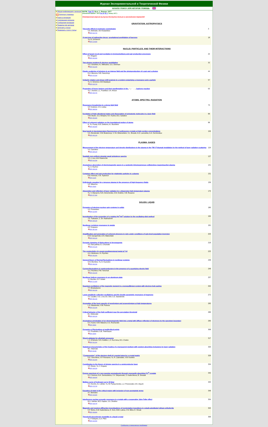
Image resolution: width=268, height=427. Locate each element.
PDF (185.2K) (93, 368)
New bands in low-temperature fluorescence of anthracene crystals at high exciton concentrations (121, 131)
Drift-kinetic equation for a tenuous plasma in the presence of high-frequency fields (115, 182)
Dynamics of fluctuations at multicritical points (101, 329)
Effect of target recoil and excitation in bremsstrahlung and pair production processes (117, 54)
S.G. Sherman (115, 64)
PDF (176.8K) (93, 41)
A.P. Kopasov (93, 227)
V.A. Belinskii (93, 31)
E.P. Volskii (101, 279)
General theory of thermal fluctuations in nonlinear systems (106, 260)
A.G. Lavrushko (143, 133)
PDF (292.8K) (93, 126)
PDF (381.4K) (93, 299)
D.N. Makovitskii (108, 236)
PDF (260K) (93, 333)
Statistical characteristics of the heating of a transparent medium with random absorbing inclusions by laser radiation (129, 347)
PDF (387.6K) (93, 229)
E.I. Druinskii (105, 244)
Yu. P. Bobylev (93, 419)
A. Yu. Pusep (92, 124)
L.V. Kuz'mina (114, 340)
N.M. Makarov (102, 323)
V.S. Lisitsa (102, 107)
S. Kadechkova (131, 375)
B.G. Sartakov (122, 116)
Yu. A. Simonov (93, 82)
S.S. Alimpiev (102, 116)
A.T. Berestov (93, 393)
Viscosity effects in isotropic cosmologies (99, 29)
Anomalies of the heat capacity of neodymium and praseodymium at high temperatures (117, 303)
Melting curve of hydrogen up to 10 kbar (98, 382)
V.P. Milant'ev (93, 184)
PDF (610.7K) (93, 33)
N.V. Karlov (112, 116)
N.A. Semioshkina (105, 375)
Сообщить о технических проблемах (134, 425)
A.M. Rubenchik (102, 158)
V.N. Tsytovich (103, 175)
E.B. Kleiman (92, 175)
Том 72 (91, 12)
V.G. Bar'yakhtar (94, 244)
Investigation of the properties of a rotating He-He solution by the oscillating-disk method (118, 216)
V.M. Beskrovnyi (106, 133)
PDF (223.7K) (93, 84)
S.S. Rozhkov (93, 270)
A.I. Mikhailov (104, 64)
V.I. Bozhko (92, 279)
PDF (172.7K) (93, 386)
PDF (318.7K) (93, 403)
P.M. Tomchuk (104, 270)
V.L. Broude (132, 133)
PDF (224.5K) (93, 421)
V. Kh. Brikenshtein (120, 133)
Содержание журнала (65, 20)
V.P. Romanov (105, 357)
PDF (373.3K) (93, 75)
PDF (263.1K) (93, 316)
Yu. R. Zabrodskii (117, 357)
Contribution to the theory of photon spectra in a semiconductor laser (110, 364)
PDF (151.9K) (93, 360)
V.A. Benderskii (93, 133)
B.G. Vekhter (92, 401)
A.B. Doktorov (103, 124)
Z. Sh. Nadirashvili (106, 218)
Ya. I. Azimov (92, 90)
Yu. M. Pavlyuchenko (113, 384)
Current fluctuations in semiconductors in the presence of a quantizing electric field (116, 269)
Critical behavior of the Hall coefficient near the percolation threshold (110, 312)
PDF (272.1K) (93, 247)
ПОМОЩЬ (146, 8)
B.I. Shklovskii (93, 314)
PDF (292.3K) (93, 264)
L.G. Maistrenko (93, 305)
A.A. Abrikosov (93, 253)
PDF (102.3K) (93, 307)
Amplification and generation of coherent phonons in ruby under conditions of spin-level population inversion (126, 234)
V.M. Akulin (92, 116)
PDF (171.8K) (93, 281)
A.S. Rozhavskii (113, 323)
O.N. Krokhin (119, 193)
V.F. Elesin (92, 366)
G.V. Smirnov (92, 375)
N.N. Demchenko (106, 193)
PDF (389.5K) (93, 109)
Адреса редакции (64, 18)
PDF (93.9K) (93, 351)
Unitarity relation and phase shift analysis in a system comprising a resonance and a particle (119, 80)
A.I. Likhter (101, 384)
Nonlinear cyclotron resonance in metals (99, 225)
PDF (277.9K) (93, 195)
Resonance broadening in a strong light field (100, 105)
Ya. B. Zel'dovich (94, 39)
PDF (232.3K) (93, 273)
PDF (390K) (93, 325)
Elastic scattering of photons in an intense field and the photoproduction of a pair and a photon (120, 71)
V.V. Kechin (92, 384)
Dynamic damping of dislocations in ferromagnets (102, 243)
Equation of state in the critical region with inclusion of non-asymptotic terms (113, 391)
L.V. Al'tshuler (93, 340)
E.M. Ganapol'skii (94, 236)
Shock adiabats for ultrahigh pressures (98, 338)
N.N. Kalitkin (103, 340)
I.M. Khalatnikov (104, 31)
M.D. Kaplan (102, 401)
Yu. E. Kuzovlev (104, 262)
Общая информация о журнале (69, 11)
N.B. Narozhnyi (104, 73)
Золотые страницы (66, 14)
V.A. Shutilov (112, 401)
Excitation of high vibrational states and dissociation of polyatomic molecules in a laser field (119, 114)
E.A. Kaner (92, 323)
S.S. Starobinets (118, 297)
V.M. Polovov (105, 305)
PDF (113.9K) (93, 211)
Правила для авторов (65, 25)
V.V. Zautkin (92, 297)
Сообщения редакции (65, 23)
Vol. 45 (102, 13)
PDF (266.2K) (93, 169)
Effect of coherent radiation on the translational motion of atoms (108, 122)
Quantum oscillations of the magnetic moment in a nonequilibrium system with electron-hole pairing (122, 286)
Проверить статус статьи (66, 30)
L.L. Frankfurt (103, 90)
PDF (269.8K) (93, 412)
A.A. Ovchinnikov (155, 133)
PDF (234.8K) (93, 395)
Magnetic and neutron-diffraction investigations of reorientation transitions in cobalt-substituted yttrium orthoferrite (128, 408)
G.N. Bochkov (93, 262)
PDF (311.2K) (93, 342)
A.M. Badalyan (105, 82)
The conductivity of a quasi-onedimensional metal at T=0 (105, 251)
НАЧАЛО (115, 8)
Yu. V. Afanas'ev (94, 193)
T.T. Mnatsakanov (94, 288)
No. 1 (106, 13)
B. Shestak (142, 375)
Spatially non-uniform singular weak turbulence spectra (105, 156)
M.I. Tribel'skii (93, 349)
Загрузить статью (64, 28)
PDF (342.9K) (93, 58)
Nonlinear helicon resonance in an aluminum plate (102, 277)
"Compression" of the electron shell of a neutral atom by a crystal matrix (111, 355)
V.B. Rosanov (129, 193)
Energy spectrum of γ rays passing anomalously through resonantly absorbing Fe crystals (119, 373)
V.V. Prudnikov (93, 331)
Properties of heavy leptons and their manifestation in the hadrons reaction (116, 89)
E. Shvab (137, 410)
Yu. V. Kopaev (101, 366)
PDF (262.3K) (93, 290)
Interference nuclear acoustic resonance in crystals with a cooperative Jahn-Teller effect (117, 399)
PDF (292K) (93, 186)
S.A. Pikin (102, 419)
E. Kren (112, 410)
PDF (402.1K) (93, 135)
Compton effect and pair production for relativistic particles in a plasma (111, 174)
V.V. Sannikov (93, 149)
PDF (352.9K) (93, 255)
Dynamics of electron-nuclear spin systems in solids (103, 207)
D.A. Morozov (93, 73)
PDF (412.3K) (93, 67)
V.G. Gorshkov (93, 64)
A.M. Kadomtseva (102, 410)
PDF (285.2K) (93, 152)
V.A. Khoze (113, 90)
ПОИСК (124, 8)
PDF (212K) (93, 178)
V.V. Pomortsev (93, 209)
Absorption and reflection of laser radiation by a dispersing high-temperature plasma (116, 191)
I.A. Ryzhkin (103, 253)
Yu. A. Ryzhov (93, 167)
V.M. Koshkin (130, 357)
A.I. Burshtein (114, 124)
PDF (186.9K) (93, 377)
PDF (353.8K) (93, 118)
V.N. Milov (130, 410)
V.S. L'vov (91, 158)
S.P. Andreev (92, 107)
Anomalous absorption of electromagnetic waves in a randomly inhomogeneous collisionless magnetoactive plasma (129, 165)
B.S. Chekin (124, 340)
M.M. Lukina (120, 410)
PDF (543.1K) (93, 238)
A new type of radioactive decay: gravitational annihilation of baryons (110, 37)
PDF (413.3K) (93, 160)
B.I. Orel (108, 297)
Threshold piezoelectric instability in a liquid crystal (103, 417)
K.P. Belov (91, 410)
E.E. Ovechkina (93, 357)
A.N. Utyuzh (139, 384)
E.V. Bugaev (92, 56)
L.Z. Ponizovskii (128, 384)
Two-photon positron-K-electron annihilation (100, 63)
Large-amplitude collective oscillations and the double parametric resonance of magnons (118, 295)
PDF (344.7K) (93, 93)
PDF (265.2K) (93, 221)
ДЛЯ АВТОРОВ (134, 8)
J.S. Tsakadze (93, 218)
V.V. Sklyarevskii (118, 375)
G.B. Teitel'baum (105, 331)
